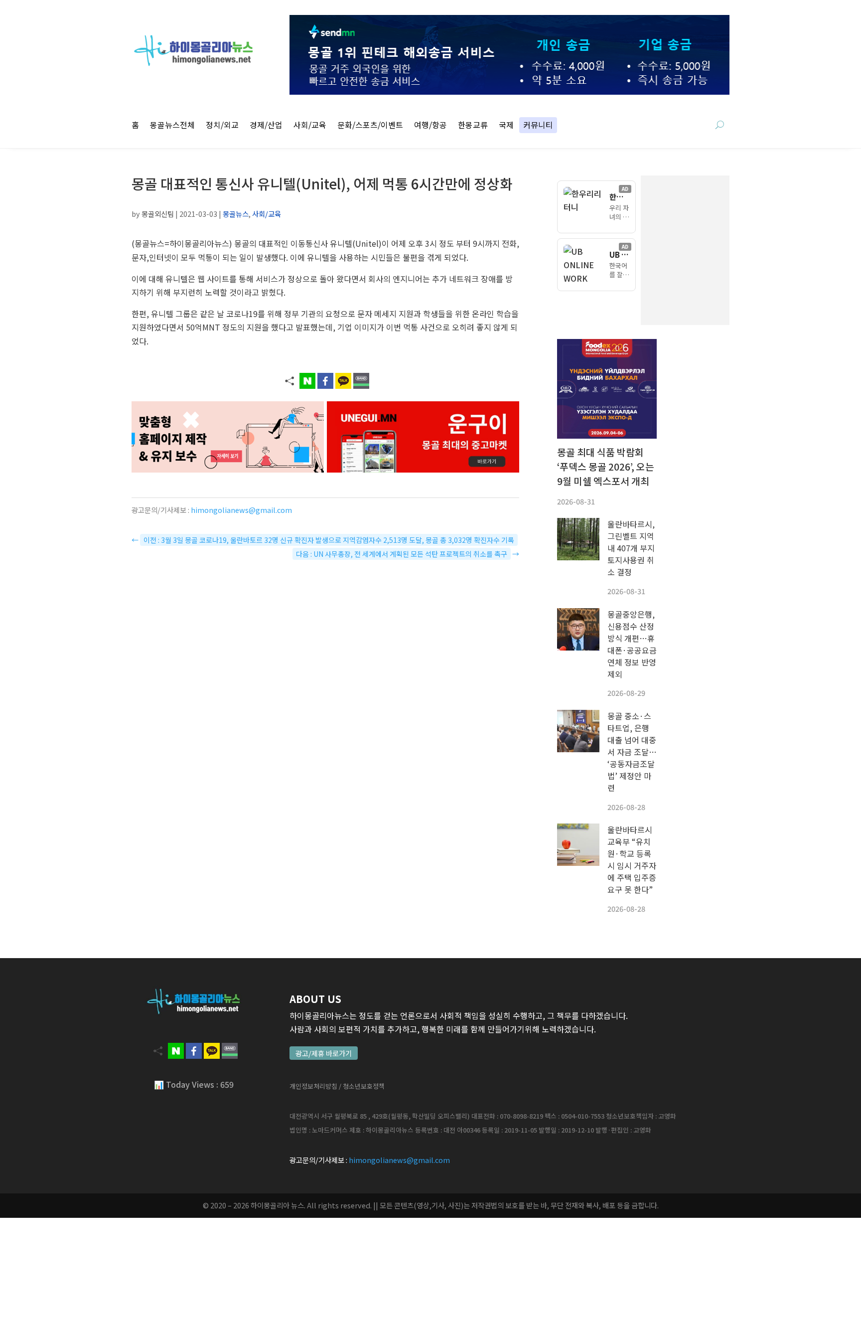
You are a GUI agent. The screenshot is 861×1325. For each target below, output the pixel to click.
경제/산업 (266, 126)
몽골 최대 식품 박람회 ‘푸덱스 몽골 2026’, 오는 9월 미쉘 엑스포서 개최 (605, 466)
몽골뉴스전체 (172, 126)
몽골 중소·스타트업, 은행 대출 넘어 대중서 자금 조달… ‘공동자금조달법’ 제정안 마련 (632, 752)
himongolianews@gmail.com (241, 509)
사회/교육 (309, 126)
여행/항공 (430, 126)
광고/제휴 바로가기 (323, 1053)
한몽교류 (473, 126)
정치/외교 (222, 126)
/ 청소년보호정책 (362, 1086)
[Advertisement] (734, 250)
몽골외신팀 (158, 213)
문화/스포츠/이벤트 (370, 126)
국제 (506, 126)
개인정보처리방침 (313, 1086)
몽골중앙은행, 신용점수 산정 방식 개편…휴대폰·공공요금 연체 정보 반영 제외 (632, 644)
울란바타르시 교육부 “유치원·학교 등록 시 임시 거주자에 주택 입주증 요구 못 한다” (631, 859)
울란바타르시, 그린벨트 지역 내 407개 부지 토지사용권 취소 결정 (631, 548)
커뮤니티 (538, 126)
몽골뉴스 (236, 213)
